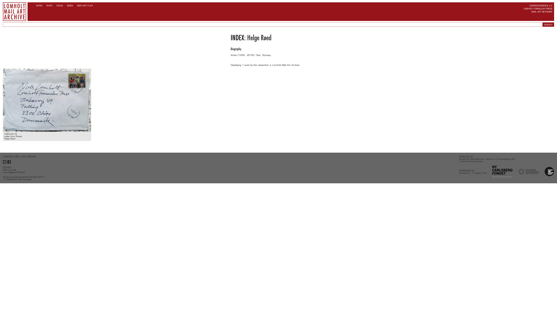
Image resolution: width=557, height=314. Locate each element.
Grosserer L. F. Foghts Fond (473, 173)
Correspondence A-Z (540, 5)
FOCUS (59, 5)
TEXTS (49, 5)
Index (70, 5)
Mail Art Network (541, 11)
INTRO (39, 5)
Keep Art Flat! (85, 5)
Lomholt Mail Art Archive (14, 11)
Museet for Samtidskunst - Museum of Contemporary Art (487, 159)
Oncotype (27, 179)
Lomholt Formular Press (537, 8)
